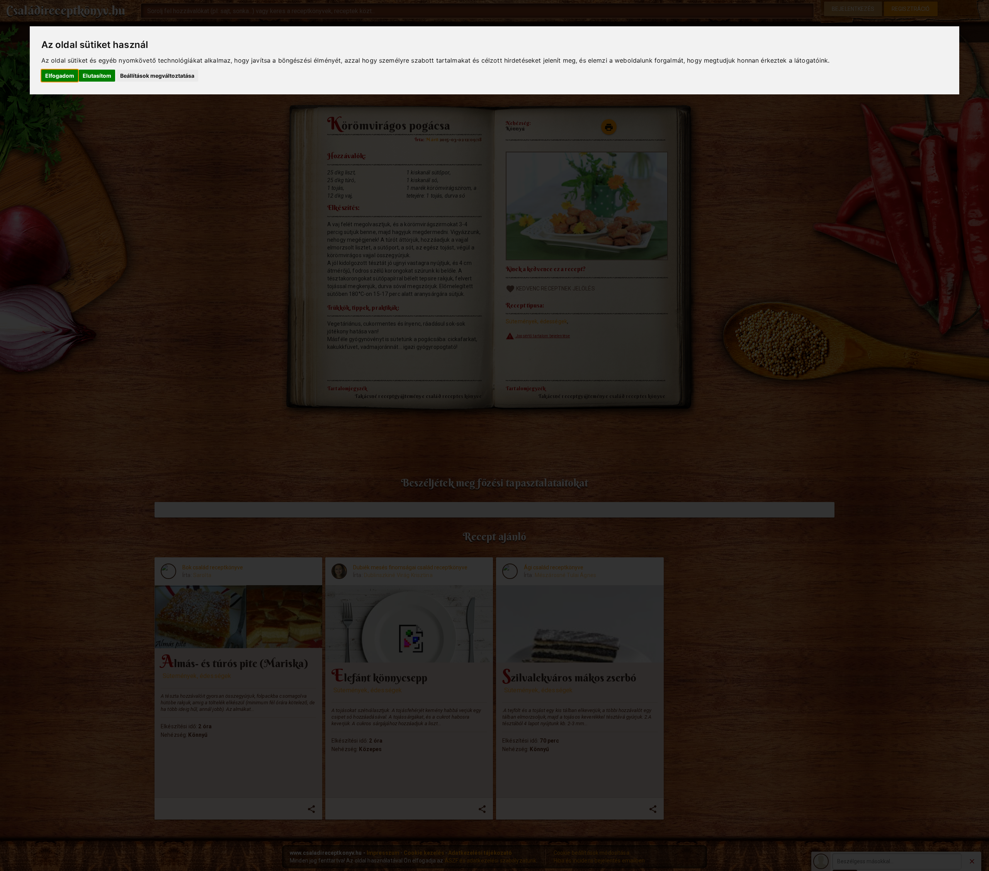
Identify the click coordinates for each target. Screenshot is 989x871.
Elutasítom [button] (97, 75)
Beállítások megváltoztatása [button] (157, 75)
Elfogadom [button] (59, 75)
